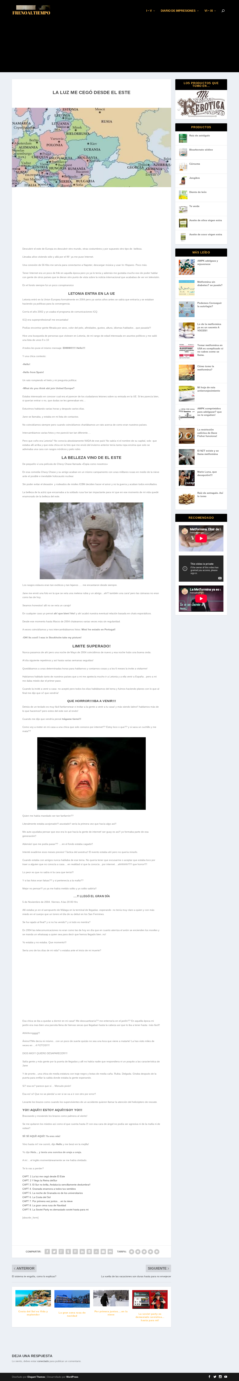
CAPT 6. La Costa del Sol (36, 1197)
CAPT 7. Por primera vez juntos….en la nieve (47, 1201)
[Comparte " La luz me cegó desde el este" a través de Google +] (61, 1251)
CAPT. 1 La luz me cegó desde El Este (43, 1176)
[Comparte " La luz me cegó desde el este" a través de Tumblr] (68, 1251)
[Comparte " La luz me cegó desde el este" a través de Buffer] (89, 1251)
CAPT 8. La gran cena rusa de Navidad (44, 1205)
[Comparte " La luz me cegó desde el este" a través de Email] (103, 1251)
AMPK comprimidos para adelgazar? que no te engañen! (209, 411)
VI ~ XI (209, 10)
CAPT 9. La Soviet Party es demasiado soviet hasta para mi (55, 1209)
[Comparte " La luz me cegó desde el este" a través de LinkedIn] (82, 1251)
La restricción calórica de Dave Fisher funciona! (207, 432)
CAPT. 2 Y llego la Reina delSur (39, 1180)
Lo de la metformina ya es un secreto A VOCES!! (209, 327)
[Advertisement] (119, 47)
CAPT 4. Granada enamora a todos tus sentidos (49, 1188)
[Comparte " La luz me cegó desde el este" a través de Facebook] (47, 1251)
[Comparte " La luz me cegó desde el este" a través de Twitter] (54, 1251)
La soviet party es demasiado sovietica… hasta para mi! (150, 1317)
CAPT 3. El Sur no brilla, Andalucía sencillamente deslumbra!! (56, 1184)
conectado (43, 1361)
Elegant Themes (36, 1377)
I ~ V (149, 10)
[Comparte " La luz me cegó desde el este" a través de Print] (110, 1251)
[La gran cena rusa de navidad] (72, 1299)
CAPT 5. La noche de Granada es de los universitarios (52, 1193)
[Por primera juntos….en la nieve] (111, 1298)
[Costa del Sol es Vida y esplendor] (33, 1298)
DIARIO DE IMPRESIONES (178, 10)
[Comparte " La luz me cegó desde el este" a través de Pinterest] (75, 1251)
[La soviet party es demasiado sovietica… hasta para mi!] (150, 1299)
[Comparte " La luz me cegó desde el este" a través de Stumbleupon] (96, 1251)
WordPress (72, 1377)
